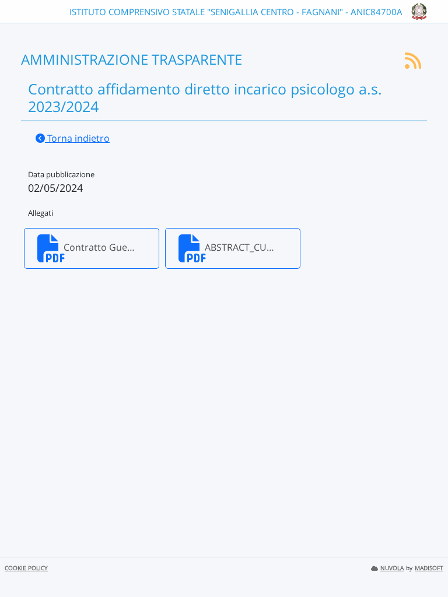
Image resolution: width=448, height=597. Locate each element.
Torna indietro (77, 138)
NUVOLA (392, 568)
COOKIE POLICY (26, 568)
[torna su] (424, 561)
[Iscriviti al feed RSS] (413, 64)
